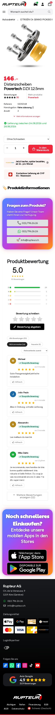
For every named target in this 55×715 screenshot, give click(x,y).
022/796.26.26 (27, 223)
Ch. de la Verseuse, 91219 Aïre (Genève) (14, 590)
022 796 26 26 (15, 601)
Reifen (22, 704)
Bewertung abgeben (29, 326)
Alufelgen (11, 704)
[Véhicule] (35, 4)
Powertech (33, 97)
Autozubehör (8, 19)
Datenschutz (18, 708)
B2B (46, 704)
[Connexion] (42, 4)
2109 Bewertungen (28, 683)
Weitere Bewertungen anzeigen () (29, 496)
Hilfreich (18, 382)
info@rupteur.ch (27, 240)
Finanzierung (35, 704)
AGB (6, 708)
